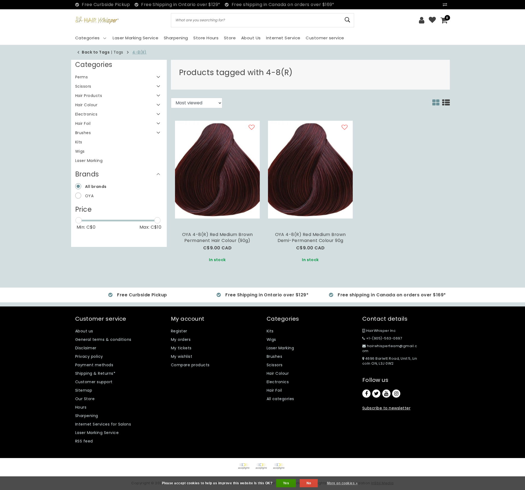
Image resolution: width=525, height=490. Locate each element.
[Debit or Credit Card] (263, 469)
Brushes (274, 356)
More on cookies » (342, 483)
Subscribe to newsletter (386, 408)
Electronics (278, 382)
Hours (80, 407)
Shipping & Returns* (95, 373)
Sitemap (83, 390)
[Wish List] (432, 20)
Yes (286, 483)
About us (84, 331)
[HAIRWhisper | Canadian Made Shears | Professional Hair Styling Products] (97, 20)
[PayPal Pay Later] (280, 469)
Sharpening (86, 415)
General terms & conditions (103, 339)
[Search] (347, 20)
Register (179, 331)
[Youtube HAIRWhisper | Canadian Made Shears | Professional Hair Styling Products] (386, 393)
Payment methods (94, 365)
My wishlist (181, 356)
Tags (118, 52)
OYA (89, 196)
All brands (96, 186)
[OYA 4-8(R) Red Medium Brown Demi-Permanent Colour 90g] (310, 169)
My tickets (181, 348)
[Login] (421, 20)
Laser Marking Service (97, 432)
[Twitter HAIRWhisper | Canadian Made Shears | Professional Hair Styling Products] (376, 393)
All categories (280, 399)
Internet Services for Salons (103, 424)
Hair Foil (274, 390)
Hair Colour (278, 373)
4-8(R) (139, 52)
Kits (270, 331)
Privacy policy (89, 356)
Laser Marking (280, 348)
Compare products (190, 365)
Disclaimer (86, 348)
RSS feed (84, 441)
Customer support (94, 382)
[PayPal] (245, 469)
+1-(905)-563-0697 (383, 338)
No (309, 483)
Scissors (275, 365)
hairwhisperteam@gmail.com (389, 348)
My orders (181, 339)
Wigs (271, 339)
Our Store (85, 399)
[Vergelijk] (446, 4)
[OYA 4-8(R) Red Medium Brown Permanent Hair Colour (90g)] (217, 169)
